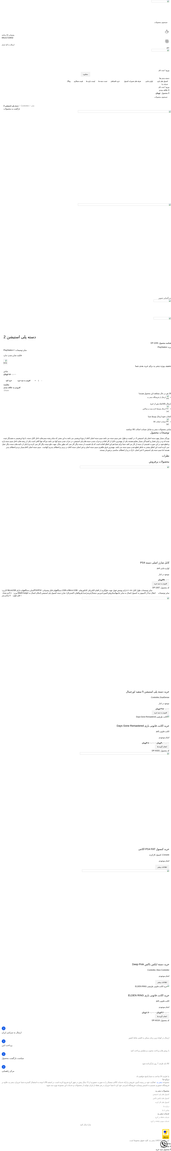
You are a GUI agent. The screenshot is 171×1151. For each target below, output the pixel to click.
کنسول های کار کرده (162, 1102)
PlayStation (162, 347)
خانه (32, 106)
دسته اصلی (151, 438)
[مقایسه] (166, 844)
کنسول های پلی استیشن (161, 1094)
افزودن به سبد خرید (24, 380)
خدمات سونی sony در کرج (160, 1121)
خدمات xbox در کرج (162, 1117)
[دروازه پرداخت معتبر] (165, 1134)
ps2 (26, 447)
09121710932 (7, 38)
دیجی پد (159, 1082)
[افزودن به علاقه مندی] (154, 844)
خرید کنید (9, 380)
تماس (5, 371)
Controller (24, 106)
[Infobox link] (85, 1030)
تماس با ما (165, 1110)
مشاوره (85, 74)
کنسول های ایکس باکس (161, 1098)
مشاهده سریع (160, 844)
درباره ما (166, 1106)
